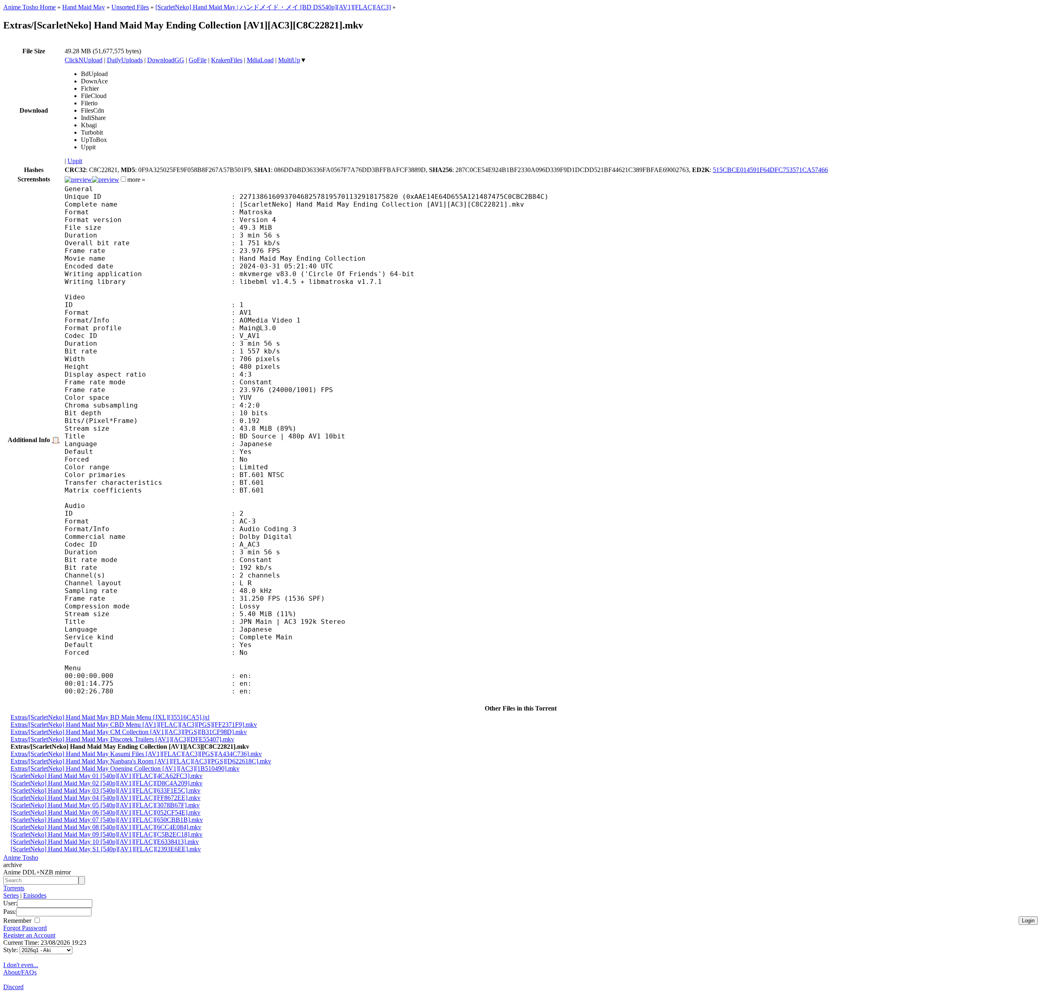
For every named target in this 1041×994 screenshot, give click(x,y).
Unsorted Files (130, 7)
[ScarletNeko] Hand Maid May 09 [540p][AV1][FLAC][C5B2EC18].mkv (107, 834)
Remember (18, 920)
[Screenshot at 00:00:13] (78, 179)
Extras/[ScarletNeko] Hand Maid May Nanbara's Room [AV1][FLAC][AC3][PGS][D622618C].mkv (141, 761)
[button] (123, 179)
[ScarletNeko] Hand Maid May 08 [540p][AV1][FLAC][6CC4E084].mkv (106, 827)
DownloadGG (165, 60)
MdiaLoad (260, 60)
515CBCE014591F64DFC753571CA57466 (770, 169)
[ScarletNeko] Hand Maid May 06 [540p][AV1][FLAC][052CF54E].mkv (105, 812)
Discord (13, 986)
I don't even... (20, 964)
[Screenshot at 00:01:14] (105, 179)
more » (136, 179)
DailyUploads (125, 60)
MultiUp (289, 60)
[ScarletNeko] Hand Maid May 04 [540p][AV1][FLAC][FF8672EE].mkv (105, 797)
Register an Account (29, 935)
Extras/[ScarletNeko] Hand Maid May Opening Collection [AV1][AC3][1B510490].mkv (125, 768)
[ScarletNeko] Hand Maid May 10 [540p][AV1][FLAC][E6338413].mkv (105, 841)
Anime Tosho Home (29, 7)
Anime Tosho (20, 857)
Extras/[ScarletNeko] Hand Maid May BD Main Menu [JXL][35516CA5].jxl (110, 717)
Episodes (34, 895)
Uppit (75, 160)
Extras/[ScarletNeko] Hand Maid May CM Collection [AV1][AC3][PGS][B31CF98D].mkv (129, 731)
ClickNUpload (83, 60)
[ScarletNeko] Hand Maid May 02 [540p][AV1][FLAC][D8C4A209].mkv (107, 783)
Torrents (13, 888)
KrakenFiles (226, 60)
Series (11, 895)
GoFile (198, 60)
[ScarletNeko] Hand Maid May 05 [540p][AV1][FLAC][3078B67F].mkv (105, 805)
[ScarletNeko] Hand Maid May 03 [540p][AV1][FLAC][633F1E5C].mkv (105, 790)
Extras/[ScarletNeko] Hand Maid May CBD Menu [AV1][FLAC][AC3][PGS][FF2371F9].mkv (134, 724)
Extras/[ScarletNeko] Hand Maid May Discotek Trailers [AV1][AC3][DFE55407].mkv (122, 739)
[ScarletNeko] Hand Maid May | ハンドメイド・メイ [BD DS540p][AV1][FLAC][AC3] (273, 7)
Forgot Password (25, 927)
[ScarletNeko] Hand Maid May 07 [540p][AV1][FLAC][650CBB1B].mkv (107, 819)
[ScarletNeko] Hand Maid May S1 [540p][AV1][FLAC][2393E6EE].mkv (106, 849)
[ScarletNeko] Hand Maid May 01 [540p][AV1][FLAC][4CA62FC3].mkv (107, 775)
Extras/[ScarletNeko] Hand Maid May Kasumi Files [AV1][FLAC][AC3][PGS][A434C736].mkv (136, 753)
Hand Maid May (83, 7)
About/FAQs (20, 972)
